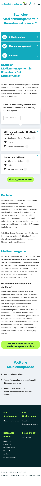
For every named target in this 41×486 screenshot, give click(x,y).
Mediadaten (25, 421)
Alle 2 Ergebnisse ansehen (20, 179)
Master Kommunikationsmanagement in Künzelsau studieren (20, 381)
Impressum (4, 475)
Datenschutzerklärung (17, 475)
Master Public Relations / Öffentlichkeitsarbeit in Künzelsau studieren (18, 392)
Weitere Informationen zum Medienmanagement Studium (20, 345)
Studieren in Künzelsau (13, 374)
